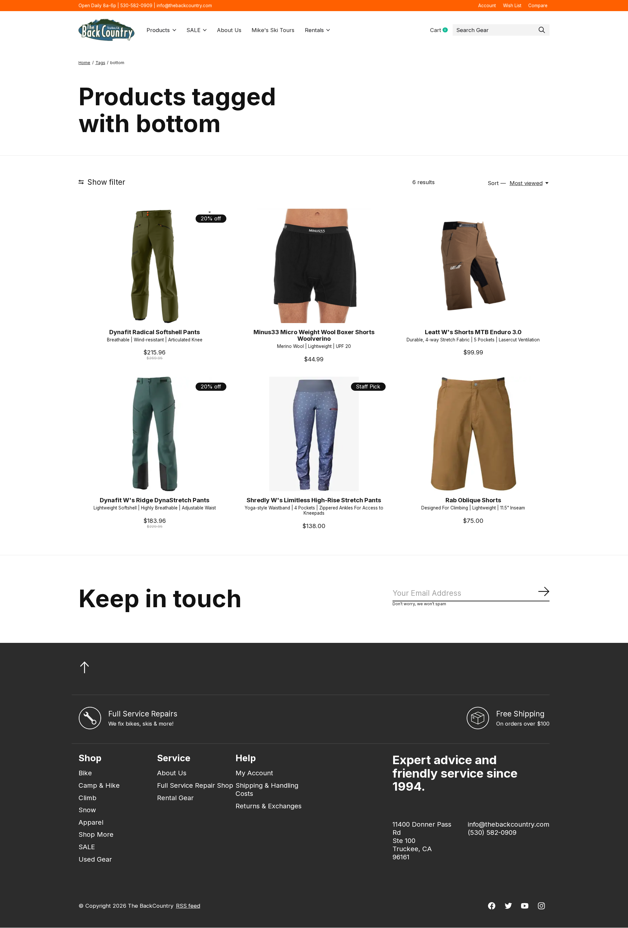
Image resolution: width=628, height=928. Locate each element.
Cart (441, 30)
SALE (193, 30)
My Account (254, 773)
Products (158, 30)
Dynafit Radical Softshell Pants (154, 331)
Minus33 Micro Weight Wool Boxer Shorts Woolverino (314, 335)
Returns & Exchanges (269, 806)
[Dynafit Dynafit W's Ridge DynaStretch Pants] (154, 434)
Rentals (314, 30)
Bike (85, 773)
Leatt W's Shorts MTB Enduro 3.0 (473, 331)
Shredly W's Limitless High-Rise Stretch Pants (314, 500)
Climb (87, 798)
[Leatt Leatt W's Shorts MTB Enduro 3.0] (473, 266)
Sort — (497, 183)
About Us (229, 30)
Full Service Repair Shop (195, 785)
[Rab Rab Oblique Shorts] (473, 434)
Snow (87, 810)
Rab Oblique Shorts (473, 500)
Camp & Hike (99, 785)
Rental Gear (175, 798)
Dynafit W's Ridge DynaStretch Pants (154, 500)
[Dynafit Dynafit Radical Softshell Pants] (154, 266)
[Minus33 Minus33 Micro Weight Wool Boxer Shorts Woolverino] (314, 266)
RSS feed (188, 905)
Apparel (90, 822)
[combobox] (501, 30)
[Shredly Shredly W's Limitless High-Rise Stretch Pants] (314, 434)
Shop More (95, 834)
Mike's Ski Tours (273, 30)
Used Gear (95, 859)
